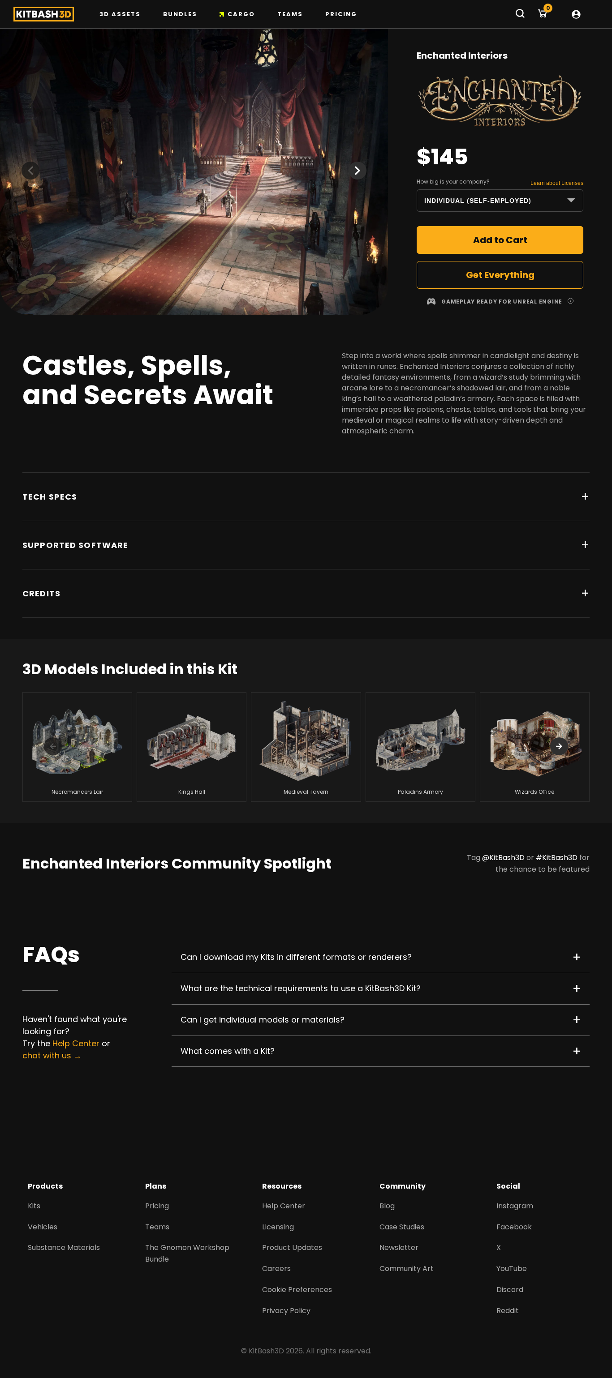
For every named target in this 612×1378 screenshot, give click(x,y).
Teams (290, 14)
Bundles (180, 14)
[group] (77, 747)
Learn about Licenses (556, 183)
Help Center (75, 1043)
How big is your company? (453, 181)
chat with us (46, 1056)
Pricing (341, 14)
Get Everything (500, 275)
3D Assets (120, 14)
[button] (357, 171)
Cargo (241, 14)
